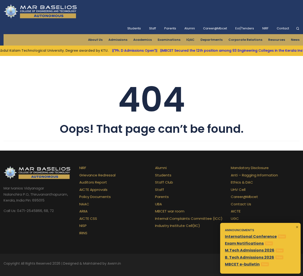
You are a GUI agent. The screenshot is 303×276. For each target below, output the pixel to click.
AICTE (236, 211)
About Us (95, 39)
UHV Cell (238, 189)
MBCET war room (169, 211)
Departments (212, 39)
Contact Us (241, 204)
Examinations (169, 39)
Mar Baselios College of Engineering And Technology (41, 11)
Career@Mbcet (215, 28)
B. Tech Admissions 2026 (249, 257)
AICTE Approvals (93, 189)
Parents (170, 28)
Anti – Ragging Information (254, 175)
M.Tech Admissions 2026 (249, 250)
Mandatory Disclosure (250, 167)
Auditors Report (93, 182)
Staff (152, 28)
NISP (83, 225)
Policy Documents (95, 196)
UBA (158, 204)
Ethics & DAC (242, 182)
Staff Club (164, 182)
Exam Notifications (244, 243)
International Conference (251, 236)
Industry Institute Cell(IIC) (177, 225)
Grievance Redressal (97, 175)
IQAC (190, 39)
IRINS (83, 232)
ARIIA (83, 211)
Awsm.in (114, 263)
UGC (235, 218)
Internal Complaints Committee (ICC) (189, 218)
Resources (276, 39)
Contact (283, 28)
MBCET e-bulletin (242, 264)
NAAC (84, 204)
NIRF (265, 28)
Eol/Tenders (244, 28)
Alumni (189, 28)
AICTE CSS (88, 218)
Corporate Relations (245, 39)
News (295, 39)
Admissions (117, 39)
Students (134, 28)
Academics (142, 39)
